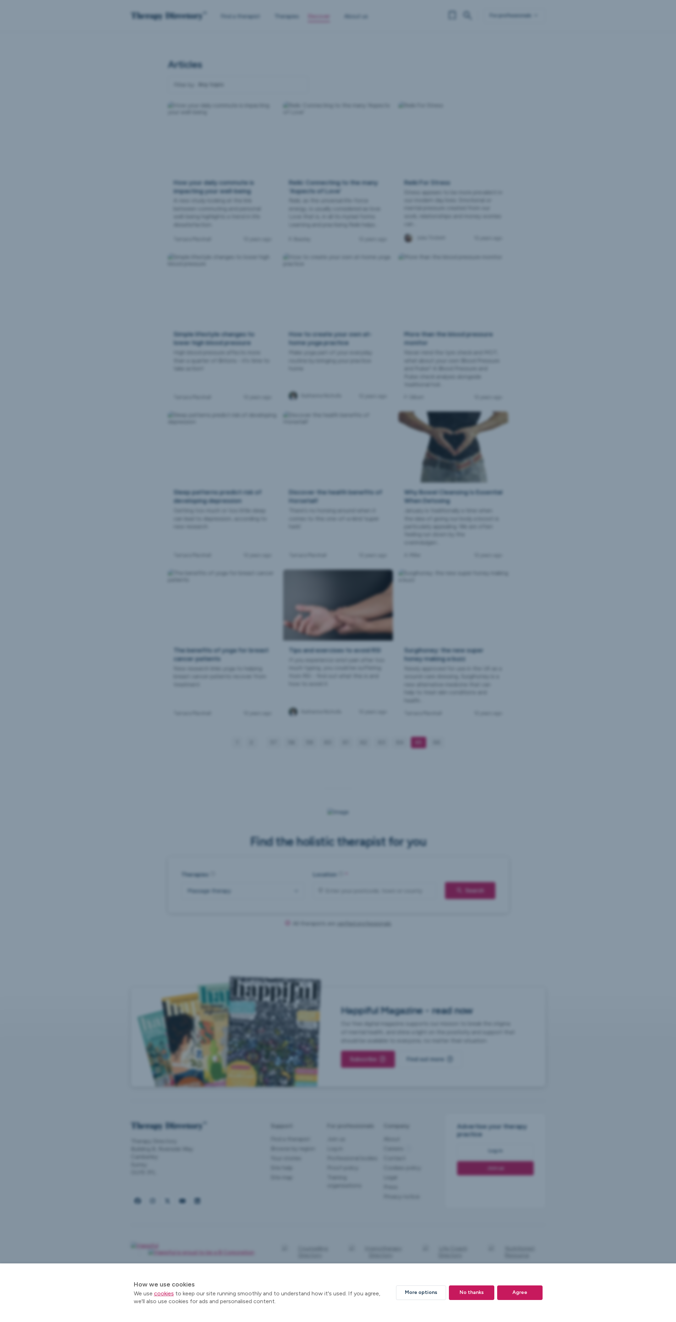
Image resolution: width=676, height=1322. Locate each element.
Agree (519, 1292)
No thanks (472, 1292)
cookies (164, 1293)
